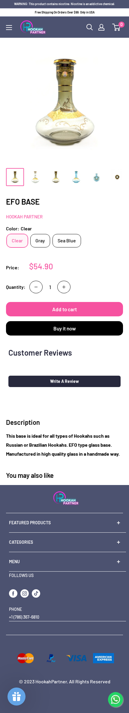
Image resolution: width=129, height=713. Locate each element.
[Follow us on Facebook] (13, 593)
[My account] (101, 27)
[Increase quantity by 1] (63, 287)
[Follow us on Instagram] (24, 593)
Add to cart (64, 309)
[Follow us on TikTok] (36, 593)
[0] (116, 27)
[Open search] (89, 27)
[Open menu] (9, 27)
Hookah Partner (24, 216)
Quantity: (16, 287)
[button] (64, 381)
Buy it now (64, 328)
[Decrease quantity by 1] (36, 287)
